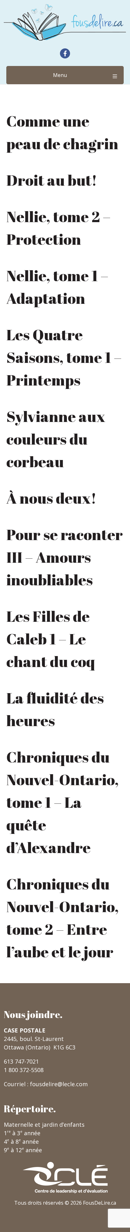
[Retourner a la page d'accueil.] (65, 22)
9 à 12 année (23, 1150)
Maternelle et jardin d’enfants (44, 1124)
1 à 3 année (22, 1133)
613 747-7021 (21, 1061)
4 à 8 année (21, 1141)
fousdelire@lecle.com (59, 1084)
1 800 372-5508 (24, 1070)
